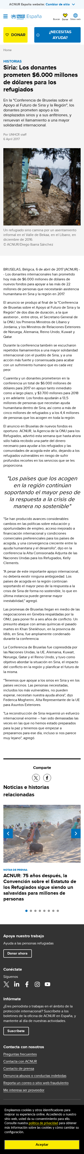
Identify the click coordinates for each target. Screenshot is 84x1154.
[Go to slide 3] (36, 912)
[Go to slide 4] (41, 912)
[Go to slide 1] (27, 912)
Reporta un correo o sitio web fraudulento (36, 1082)
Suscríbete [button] (16, 1030)
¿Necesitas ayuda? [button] (60, 34)
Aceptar (42, 1144)
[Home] (26, 17)
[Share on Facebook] (47, 778)
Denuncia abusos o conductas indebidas (34, 1075)
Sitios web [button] (75, 19)
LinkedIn (16, 984)
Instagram (37, 984)
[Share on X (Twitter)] (36, 778)
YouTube (47, 984)
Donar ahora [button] (17, 953)
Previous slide (8, 833)
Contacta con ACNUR (20, 1061)
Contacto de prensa (18, 1068)
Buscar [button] (56, 19)
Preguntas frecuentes (20, 1054)
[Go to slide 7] (54, 912)
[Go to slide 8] (59, 912)
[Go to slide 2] (32, 912)
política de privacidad (43, 1123)
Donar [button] (65, 19)
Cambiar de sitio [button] (58, 4)
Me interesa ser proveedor (23, 1090)
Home (7, 50)
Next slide (76, 833)
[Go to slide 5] (45, 912)
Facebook (27, 984)
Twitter (6, 984)
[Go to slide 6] (50, 912)
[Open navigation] (5, 17)
